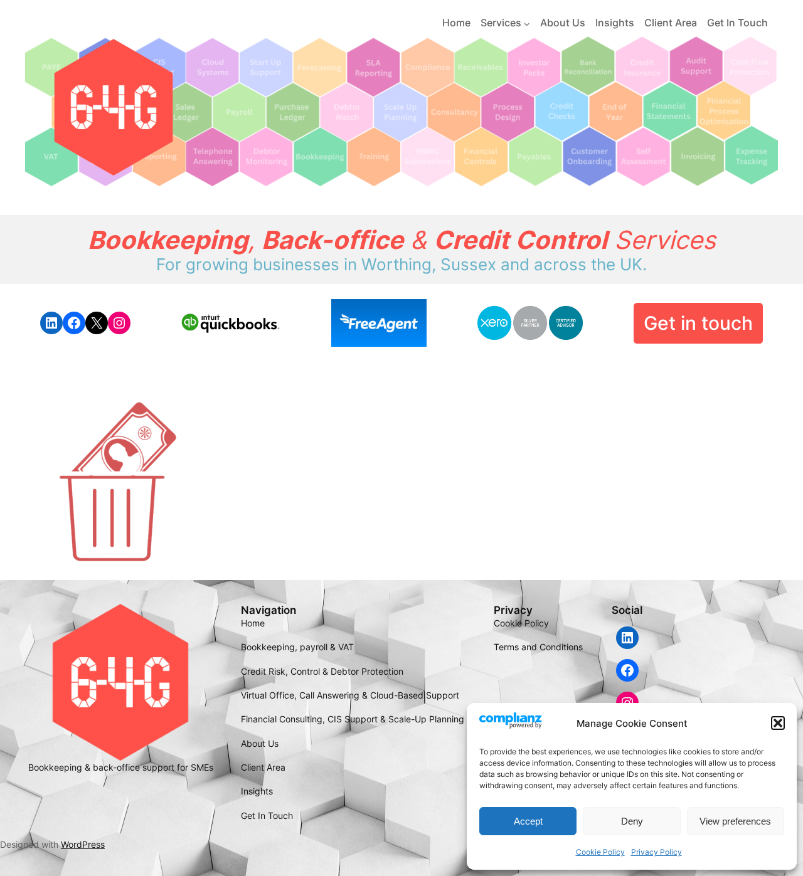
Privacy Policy (656, 852)
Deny (632, 821)
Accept (528, 821)
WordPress (83, 844)
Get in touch (698, 323)
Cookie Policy (600, 852)
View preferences (735, 821)
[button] (778, 723)
